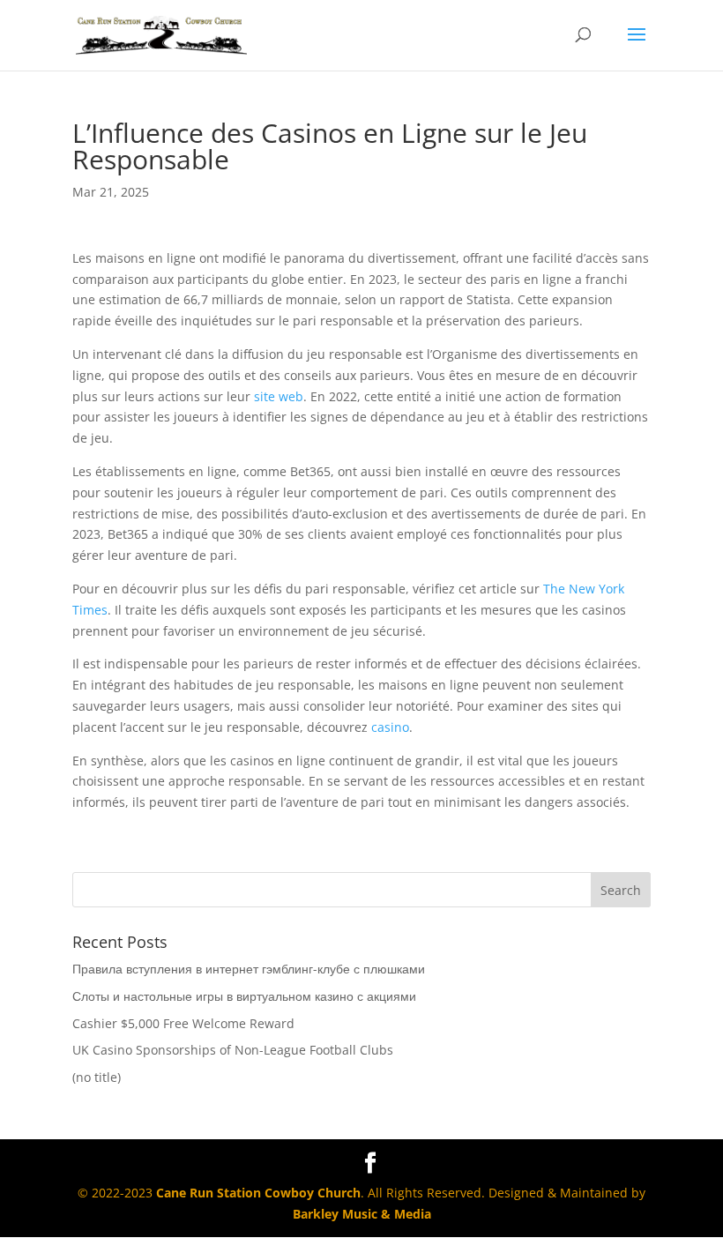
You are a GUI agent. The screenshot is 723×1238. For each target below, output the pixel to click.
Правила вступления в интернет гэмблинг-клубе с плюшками (248, 968)
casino (390, 727)
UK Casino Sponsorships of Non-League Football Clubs (232, 1049)
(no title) (96, 1077)
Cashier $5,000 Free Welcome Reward (183, 1023)
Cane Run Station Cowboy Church (258, 1192)
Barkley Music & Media (362, 1213)
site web (278, 396)
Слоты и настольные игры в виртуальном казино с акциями (244, 996)
